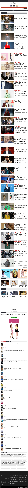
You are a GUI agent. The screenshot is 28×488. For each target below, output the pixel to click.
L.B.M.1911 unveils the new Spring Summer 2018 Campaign (20, 64)
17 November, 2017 (25, 104)
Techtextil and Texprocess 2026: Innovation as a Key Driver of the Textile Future (12, 437)
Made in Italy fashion (3, 464)
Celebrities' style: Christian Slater (20, 25)
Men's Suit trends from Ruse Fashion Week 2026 (8, 386)
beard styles (16, 464)
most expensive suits (19, 461)
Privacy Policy (25, 487)
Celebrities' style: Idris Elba (19, 260)
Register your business (13, 317)
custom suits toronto (3, 454)
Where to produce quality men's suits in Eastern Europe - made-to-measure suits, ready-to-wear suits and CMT (5, 297)
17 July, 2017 (26, 134)
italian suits (11, 456)
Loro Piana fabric (3, 455)
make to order (14, 456)
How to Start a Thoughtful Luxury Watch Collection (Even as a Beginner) (5, 286)
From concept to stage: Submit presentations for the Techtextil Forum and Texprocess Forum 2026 (14, 444)
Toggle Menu (14, 10)
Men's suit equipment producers (14, 477)
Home (14, 487)
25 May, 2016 (25, 190)
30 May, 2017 (25, 145)
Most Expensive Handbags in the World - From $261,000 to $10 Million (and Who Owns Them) (23, 286)
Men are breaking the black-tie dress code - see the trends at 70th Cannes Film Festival (20, 138)
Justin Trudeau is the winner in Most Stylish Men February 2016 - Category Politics (20, 224)
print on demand (21, 463)
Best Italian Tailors (14, 461)
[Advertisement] (14, 303)
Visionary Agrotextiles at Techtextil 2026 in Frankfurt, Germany (10, 408)
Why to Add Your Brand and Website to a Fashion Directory (9, 430)
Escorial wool (23, 462)
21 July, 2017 (26, 114)
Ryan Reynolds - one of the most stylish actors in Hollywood (20, 186)
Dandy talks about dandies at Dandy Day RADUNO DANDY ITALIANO (20, 119)
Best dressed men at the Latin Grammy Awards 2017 (19, 101)
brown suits (19, 454)
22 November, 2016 (25, 153)
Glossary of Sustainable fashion (10, 464)
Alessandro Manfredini (18, 462)
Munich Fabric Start (6, 463)
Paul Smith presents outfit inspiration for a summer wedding (20, 55)
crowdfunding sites (11, 463)
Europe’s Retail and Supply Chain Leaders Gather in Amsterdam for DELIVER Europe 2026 (13, 379)
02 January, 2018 (25, 70)
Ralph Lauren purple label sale (14, 454)
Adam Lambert (8, 454)
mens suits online (24, 461)
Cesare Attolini (18, 455)
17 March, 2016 (25, 209)
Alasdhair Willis (7, 456)
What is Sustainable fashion (21, 464)
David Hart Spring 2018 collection (20, 91)
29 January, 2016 (25, 246)
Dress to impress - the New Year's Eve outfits (20, 74)
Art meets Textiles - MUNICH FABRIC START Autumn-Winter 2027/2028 (11, 357)
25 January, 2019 (25, 30)
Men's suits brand (7, 462)
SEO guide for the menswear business (23, 478)
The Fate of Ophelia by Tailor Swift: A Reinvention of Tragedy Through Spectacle (12, 448)
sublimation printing (17, 463)
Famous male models (12, 462)
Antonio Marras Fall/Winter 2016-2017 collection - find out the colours (20, 213)
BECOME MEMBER (14, 309)
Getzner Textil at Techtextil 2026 (6, 397)
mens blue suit (24, 456)
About (16, 487)
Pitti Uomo (6, 461)
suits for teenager (11, 455)
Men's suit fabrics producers (13, 477)
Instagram (25, 8)
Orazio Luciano (2, 456)
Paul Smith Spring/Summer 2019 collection (20, 34)
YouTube (26, 8)
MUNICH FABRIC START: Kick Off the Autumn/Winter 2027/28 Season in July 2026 (12, 368)
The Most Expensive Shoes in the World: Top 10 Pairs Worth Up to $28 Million (14, 286)
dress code (7, 455)
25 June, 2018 (25, 51)
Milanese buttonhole (19, 456)
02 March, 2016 (25, 230)
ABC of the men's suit (21, 475)
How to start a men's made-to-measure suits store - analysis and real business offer (22, 296)
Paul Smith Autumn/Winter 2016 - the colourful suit (20, 243)
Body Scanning (2, 462)
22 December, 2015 (25, 267)
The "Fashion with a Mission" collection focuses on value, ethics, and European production (13, 415)
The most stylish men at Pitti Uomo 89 (20, 252)
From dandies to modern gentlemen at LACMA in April (20, 195)
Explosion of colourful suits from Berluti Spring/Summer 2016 (20, 204)
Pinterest (23, 8)
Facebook (21, 8)
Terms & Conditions (21, 487)
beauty (15, 455)
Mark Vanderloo (23, 454)
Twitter (22, 8)
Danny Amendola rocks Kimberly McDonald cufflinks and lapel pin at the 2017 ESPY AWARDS (20, 128)
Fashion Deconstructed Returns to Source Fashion (8, 372)
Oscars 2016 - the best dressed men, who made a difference (20, 234)
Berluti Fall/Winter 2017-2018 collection (19, 110)
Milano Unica (9, 461)
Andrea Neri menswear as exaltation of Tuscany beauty (19, 177)
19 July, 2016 (26, 171)
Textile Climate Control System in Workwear (8, 390)
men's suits (6, 475)
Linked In (24, 8)
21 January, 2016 (25, 257)
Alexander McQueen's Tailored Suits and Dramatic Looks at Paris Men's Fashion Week (20, 43)
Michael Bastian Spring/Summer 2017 (20, 157)
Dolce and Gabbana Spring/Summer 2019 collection (20, 16)
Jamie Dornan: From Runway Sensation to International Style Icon (10, 361)
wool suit (22, 455)
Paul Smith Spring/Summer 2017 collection (20, 168)
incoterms (2, 463)
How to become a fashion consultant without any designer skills (13, 296)
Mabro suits (2, 461)
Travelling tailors (13, 475)
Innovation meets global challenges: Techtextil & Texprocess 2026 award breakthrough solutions (14, 426)
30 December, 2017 (25, 79)
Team (18, 487)
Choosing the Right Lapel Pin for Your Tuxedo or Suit (20, 83)
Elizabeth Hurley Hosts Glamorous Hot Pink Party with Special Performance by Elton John (13, 401)
